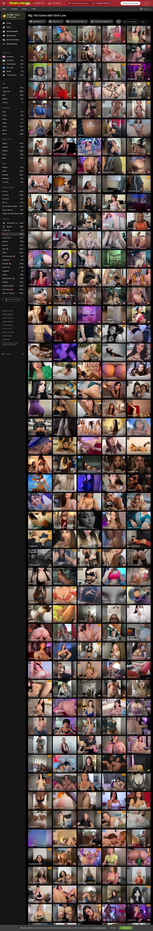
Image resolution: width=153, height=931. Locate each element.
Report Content (7, 318)
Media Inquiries (7, 321)
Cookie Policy (100, 928)
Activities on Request (101, 21)
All (118, 21)
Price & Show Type (77, 21)
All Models (6, 339)
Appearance (37, 21)
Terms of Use (7, 329)
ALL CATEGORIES (14, 299)
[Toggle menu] (4, 3)
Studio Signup (7, 336)
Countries (56, 21)
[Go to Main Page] (20, 3)
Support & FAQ (7, 311)
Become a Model (8, 332)
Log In (146, 3)
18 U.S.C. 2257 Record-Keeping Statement (10, 344)
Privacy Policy (7, 325)
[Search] (93, 3)
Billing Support (7, 314)
